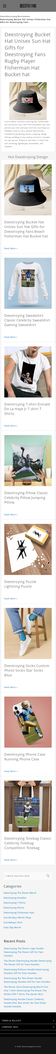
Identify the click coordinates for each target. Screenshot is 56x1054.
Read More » (11, 248)
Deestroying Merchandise (17, 16)
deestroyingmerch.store (31, 1046)
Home (2, 16)
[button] (5, 6)
